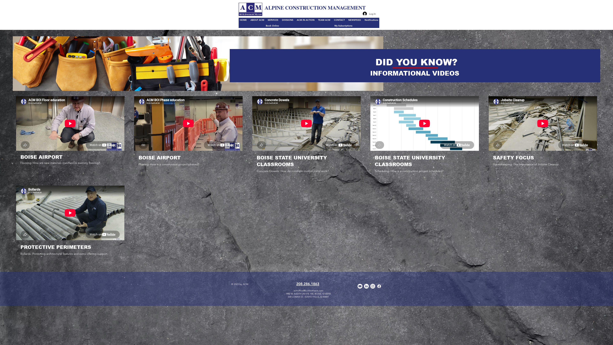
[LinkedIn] (366, 286)
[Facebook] (379, 286)
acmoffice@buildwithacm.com (308, 290)
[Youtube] (360, 286)
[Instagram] (372, 286)
